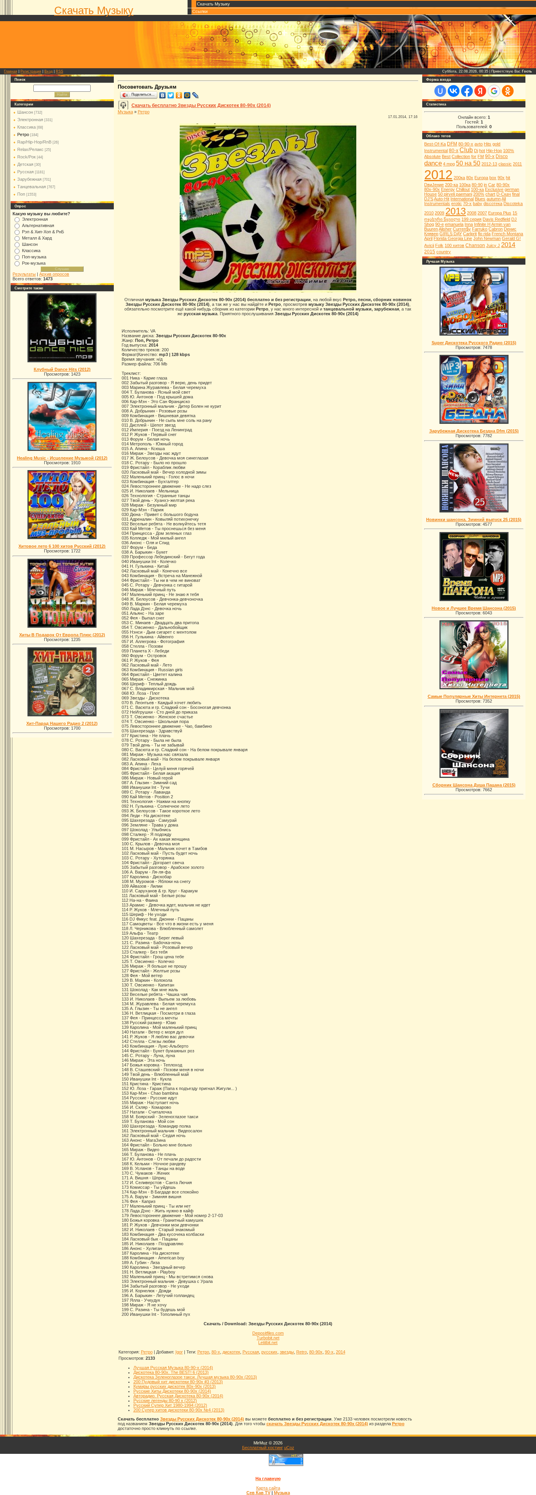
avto (478, 144)
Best (446, 156)
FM (481, 156)
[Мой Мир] (187, 95)
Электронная (30, 119)
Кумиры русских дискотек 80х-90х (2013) (174, 1386)
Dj (476, 150)
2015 (429, 251)
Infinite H (482, 224)
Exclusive (494, 189)
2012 (438, 174)
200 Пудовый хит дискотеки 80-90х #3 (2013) (178, 1381)
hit (508, 177)
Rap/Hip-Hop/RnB (34, 142)
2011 (517, 164)
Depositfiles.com (268, 1333)
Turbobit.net (268, 1337)
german (512, 189)
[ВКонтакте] (163, 95)
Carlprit (470, 233)
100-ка (477, 189)
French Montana (507, 233)
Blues (480, 198)
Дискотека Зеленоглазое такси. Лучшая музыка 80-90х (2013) (195, 1377)
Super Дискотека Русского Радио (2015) (474, 342)
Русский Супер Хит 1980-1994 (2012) (170, 1405)
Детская (25, 164)
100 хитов (454, 245)
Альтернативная (38, 225)
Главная (10, 71)
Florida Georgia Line (453, 238)
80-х (215, 1352)
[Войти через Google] (494, 91)
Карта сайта (268, 1488)
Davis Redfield (496, 219)
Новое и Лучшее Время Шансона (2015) (474, 608)
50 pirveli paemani (455, 194)
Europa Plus (499, 213)
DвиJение (434, 184)
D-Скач (503, 194)
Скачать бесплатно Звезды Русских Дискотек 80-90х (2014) (201, 105)
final (516, 194)
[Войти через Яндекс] (480, 91)
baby (477, 203)
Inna (469, 224)
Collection (461, 156)
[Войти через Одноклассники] (508, 91)
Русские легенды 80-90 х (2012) (165, 1400)
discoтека (492, 203)
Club (466, 150)
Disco (502, 156)
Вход (48, 71)
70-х (467, 203)
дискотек (231, 1352)
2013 (455, 211)
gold (496, 144)
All (503, 198)
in (485, 184)
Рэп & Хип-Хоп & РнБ (43, 231)
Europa (481, 177)
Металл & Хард (37, 238)
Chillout (463, 189)
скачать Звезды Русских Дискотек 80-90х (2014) (317, 1423)
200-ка (451, 184)
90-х (329, 1352)
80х (469, 177)
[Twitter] (171, 95)
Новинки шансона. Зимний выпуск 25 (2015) (473, 519)
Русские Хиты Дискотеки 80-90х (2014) (172, 1391)
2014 (340, 1352)
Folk (439, 245)
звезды (287, 1352)
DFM (452, 144)
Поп (21, 194)
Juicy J (493, 245)
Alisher (445, 229)
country (443, 251)
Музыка (125, 111)
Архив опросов (54, 274)
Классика (26, 127)
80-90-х (465, 144)
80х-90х (432, 189)
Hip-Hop (494, 150)
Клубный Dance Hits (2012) (62, 369)
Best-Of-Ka (435, 144)
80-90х (316, 1352)
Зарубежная (29, 179)
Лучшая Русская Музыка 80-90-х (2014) (173, 1367)
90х (501, 177)
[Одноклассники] (179, 95)
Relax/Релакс (30, 149)
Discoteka (513, 203)
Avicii (429, 245)
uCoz (289, 1447)
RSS (59, 71)
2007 (482, 213)
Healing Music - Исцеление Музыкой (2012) (62, 458)
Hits (487, 144)
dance (433, 163)
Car (491, 184)
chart (490, 194)
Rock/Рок (26, 156)
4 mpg (449, 164)
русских (269, 1352)
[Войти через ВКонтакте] (453, 91)
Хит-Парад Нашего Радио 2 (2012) (62, 723)
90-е (439, 224)
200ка (459, 177)
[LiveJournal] (195, 95)
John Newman (487, 238)
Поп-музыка (34, 256)
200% (478, 194)
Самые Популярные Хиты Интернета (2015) (474, 696)
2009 (439, 213)
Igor (179, 1352)
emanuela (454, 224)
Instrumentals (437, 203)
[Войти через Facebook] (467, 91)
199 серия (471, 219)
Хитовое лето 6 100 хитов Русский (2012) (62, 546)
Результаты (24, 274)
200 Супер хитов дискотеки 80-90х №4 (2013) (178, 1410)
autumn (494, 198)
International (462, 198)
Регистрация (30, 71)
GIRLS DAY (450, 233)
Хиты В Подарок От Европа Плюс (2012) (62, 634)
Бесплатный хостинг (262, 1447)
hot (482, 150)
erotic (456, 203)
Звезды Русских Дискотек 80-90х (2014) (202, 1419)
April (428, 238)
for (473, 156)
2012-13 (489, 164)
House (430, 194)
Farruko (479, 229)
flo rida (484, 233)
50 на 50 (468, 163)
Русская (25, 171)
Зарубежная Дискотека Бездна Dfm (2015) (474, 431)
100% (508, 150)
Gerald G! (511, 238)
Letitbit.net (267, 1342)
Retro (301, 1352)
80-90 (477, 184)
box (492, 177)
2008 (471, 213)
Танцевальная (31, 186)
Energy (448, 189)
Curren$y (462, 229)
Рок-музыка (34, 263)
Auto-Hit (441, 198)
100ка (464, 184)
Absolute (432, 156)
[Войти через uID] (440, 91)
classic (505, 164)
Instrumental (436, 150)
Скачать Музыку (93, 10)
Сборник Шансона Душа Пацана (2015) (474, 785)
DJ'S (428, 198)
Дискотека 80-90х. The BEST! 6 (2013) (171, 1372)
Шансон (25, 112)
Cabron (496, 229)
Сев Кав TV (258, 1492)
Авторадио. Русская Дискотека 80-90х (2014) (178, 1395)
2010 (429, 213)
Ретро (23, 134)
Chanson (475, 245)
